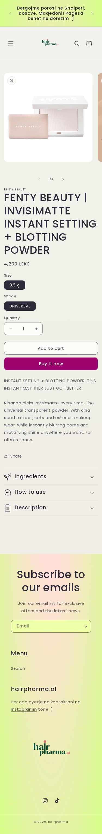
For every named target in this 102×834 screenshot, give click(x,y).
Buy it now (51, 364)
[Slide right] (63, 179)
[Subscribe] (85, 626)
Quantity (12, 318)
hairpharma (58, 822)
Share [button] (16, 456)
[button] (11, 44)
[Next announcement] (92, 13)
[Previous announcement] (10, 13)
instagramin (24, 709)
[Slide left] (39, 179)
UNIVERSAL (20, 306)
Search (18, 668)
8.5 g (15, 285)
